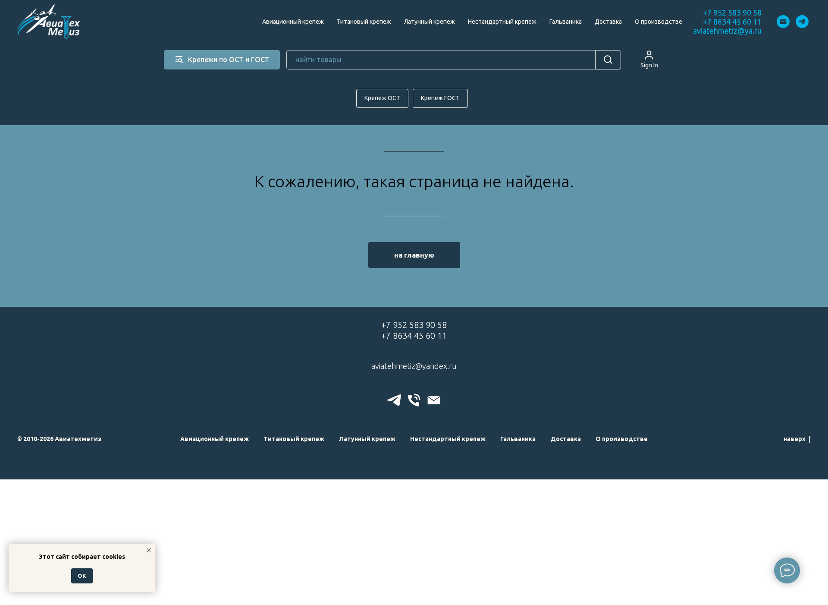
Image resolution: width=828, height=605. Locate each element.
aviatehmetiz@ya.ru (727, 30)
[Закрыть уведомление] (148, 550)
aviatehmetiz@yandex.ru (414, 366)
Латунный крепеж (429, 21)
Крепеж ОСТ (382, 98)
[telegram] (802, 21)
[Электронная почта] (783, 21)
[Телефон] (414, 400)
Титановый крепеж (364, 21)
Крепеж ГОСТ (440, 98)
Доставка (608, 21)
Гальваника (565, 21)
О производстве (658, 21)
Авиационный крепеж (293, 21)
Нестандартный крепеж (502, 21)
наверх (795, 438)
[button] (649, 59)
